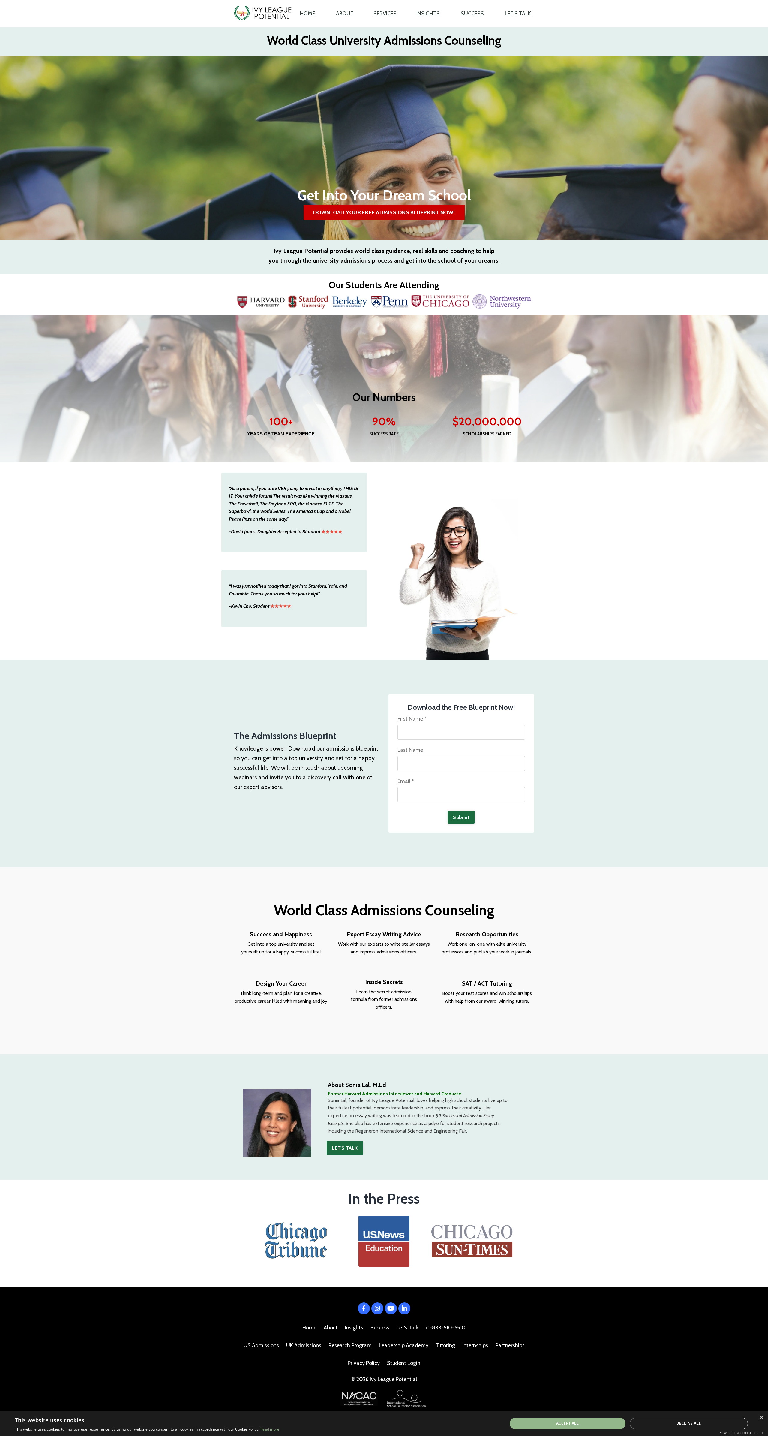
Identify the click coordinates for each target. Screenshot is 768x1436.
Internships (475, 1345)
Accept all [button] (567, 1423)
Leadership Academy (403, 1345)
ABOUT (345, 13)
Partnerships (510, 1345)
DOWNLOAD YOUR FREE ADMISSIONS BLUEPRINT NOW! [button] (384, 212)
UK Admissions (303, 1345)
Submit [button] (461, 817)
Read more (270, 1429)
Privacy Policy (364, 1363)
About (331, 1327)
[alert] (384, 1423)
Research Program (350, 1345)
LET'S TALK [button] (345, 1148)
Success (379, 1327)
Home (309, 1327)
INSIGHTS (428, 13)
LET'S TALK (518, 13)
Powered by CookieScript (741, 1433)
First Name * (412, 718)
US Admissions (261, 1345)
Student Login (403, 1363)
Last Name (410, 750)
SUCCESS (472, 13)
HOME (307, 13)
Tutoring (445, 1345)
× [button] (761, 1417)
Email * (406, 781)
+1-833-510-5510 (445, 1327)
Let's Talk (407, 1327)
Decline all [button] (688, 1423)
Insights (354, 1327)
